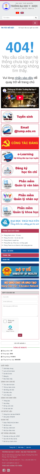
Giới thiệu (21, 447)
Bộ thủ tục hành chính (10, 441)
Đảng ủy (6, 376)
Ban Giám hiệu (8, 379)
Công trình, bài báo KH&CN (12, 414)
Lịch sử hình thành (9, 371)
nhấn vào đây (24, 77)
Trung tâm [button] (6, 255)
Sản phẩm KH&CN (9, 417)
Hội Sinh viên (7, 425)
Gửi (20, 335)
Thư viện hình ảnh (9, 384)
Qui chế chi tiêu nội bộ (10, 439)
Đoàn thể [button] (6, 259)
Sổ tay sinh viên (8, 406)
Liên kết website (19, 343)
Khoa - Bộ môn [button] (8, 251)
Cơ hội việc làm (8, 408)
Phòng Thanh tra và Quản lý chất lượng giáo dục (18, 245)
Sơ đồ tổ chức (8, 374)
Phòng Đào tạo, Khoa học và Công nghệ (16, 243)
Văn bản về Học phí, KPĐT (12, 436)
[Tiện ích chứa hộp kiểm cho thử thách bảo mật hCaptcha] (20, 325)
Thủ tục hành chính (9, 387)
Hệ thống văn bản (9, 390)
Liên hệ (28, 447)
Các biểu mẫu (8, 392)
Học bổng (6, 403)
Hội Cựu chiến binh (9, 428)
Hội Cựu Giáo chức (9, 430)
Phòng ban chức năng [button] (11, 231)
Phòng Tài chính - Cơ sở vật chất (13, 238)
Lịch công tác (8, 395)
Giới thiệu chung (8, 368)
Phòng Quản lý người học (11, 240)
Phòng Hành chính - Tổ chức (12, 235)
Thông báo (7, 401)
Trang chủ (12, 447)
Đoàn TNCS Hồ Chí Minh (11, 423)
